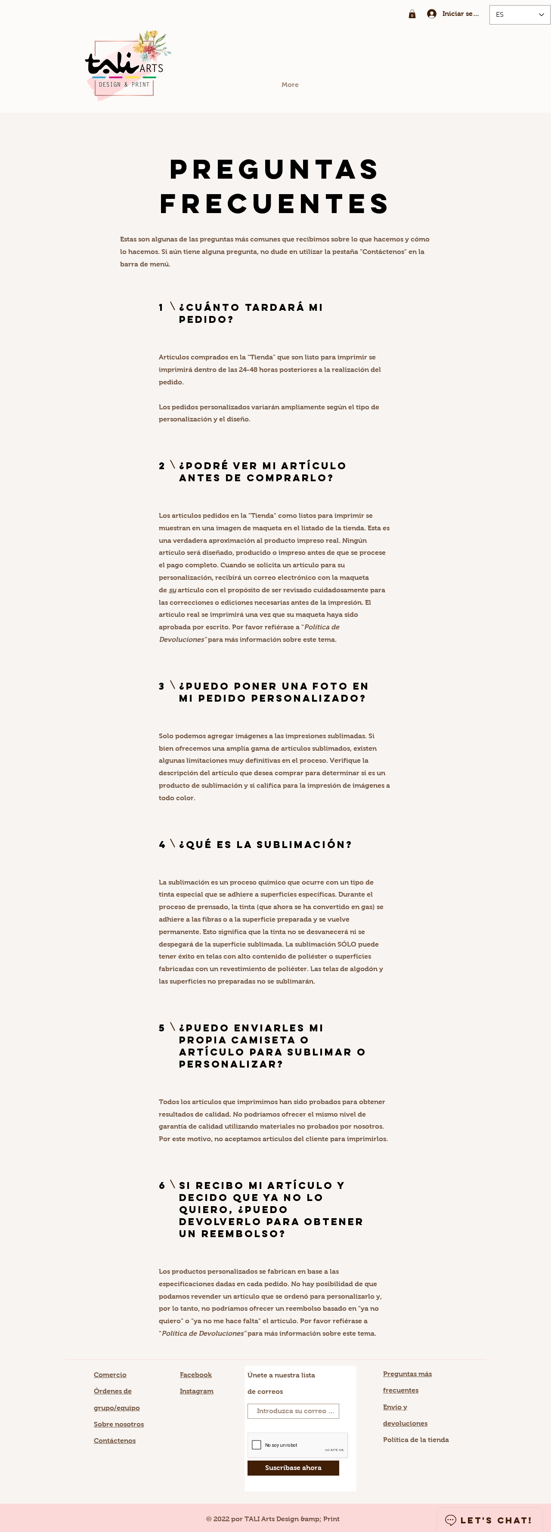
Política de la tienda (416, 1439)
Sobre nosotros (119, 1424)
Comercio (110, 1374)
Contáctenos (115, 1440)
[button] (412, 13)
